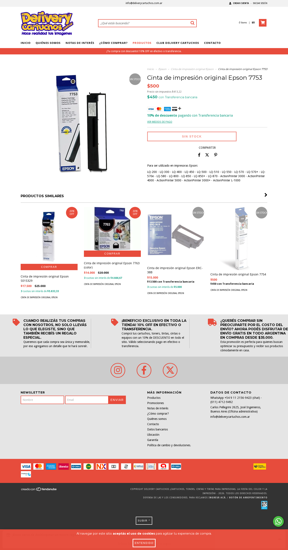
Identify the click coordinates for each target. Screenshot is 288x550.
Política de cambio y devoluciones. (169, 445)
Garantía (152, 440)
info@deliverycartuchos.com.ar (144, 3)
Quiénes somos (48, 43)
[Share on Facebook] (199, 155)
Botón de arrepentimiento (248, 497)
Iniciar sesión (260, 3)
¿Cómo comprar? (113, 43)
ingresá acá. (217, 497)
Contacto (212, 43)
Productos (142, 43)
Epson (162, 69)
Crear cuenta (241, 3)
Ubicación (153, 434)
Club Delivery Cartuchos (177, 43)
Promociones (155, 403)
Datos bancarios (157, 429)
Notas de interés (80, 43)
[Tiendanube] (39, 490)
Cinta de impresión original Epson (192, 69)
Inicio (26, 43)
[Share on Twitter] (207, 155)
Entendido (144, 543)
